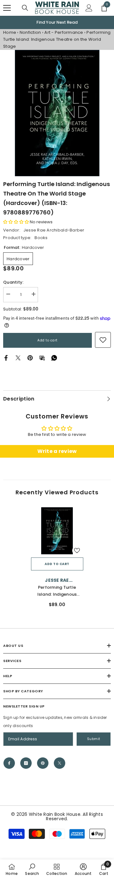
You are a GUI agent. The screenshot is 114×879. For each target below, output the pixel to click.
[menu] (7, 8)
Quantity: (13, 282)
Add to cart (47, 340)
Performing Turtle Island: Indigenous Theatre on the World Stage (56, 591)
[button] (16, 222)
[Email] (42, 358)
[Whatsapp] (54, 358)
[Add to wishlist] (77, 550)
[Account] (89, 7)
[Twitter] (18, 358)
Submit (93, 739)
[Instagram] (26, 763)
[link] (103, 340)
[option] (57, 113)
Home (9, 33)
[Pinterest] (30, 358)
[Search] (25, 8)
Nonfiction (30, 33)
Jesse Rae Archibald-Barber (54, 230)
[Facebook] (6, 358)
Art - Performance (63, 33)
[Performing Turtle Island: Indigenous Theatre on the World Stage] (57, 531)
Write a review (57, 451)
